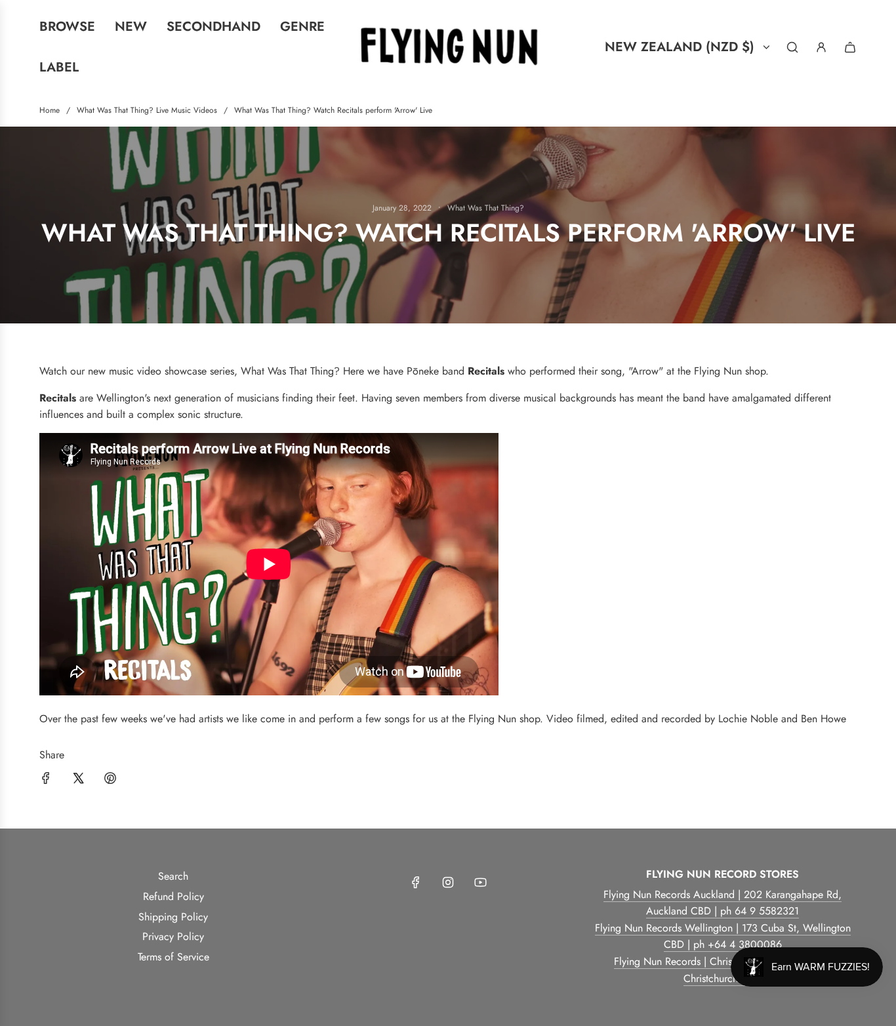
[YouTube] (480, 882)
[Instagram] (448, 882)
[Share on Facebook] (45, 781)
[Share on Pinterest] (110, 781)
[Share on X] (78, 781)
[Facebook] (415, 882)
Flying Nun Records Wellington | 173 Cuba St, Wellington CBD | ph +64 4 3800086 (723, 936)
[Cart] (850, 47)
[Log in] (821, 47)
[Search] (792, 47)
